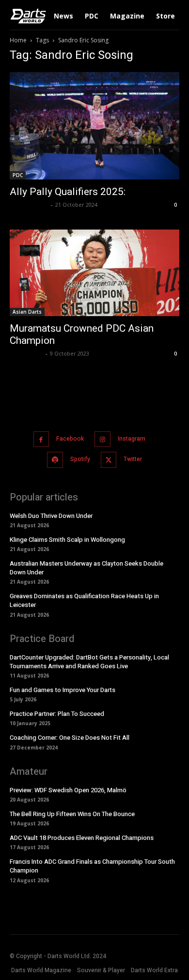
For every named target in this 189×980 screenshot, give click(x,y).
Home (18, 40)
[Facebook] (41, 439)
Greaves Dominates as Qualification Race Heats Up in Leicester (84, 600)
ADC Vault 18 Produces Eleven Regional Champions (82, 837)
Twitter (133, 459)
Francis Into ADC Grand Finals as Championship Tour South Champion (92, 866)
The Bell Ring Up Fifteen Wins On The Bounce (72, 814)
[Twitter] (109, 460)
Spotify (80, 459)
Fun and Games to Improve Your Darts (62, 690)
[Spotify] (55, 460)
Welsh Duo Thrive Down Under (51, 515)
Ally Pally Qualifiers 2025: (68, 191)
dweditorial (26, 353)
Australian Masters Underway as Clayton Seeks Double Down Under (86, 568)
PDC (18, 175)
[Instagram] (102, 439)
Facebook (70, 438)
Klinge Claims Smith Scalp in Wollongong (67, 539)
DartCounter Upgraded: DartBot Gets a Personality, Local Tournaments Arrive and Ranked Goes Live (89, 662)
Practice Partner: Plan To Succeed (57, 713)
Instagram (131, 438)
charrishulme (29, 204)
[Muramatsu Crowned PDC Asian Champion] (94, 273)
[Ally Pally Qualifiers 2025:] (94, 125)
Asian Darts (27, 311)
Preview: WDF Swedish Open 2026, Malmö (68, 790)
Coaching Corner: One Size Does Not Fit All (69, 737)
